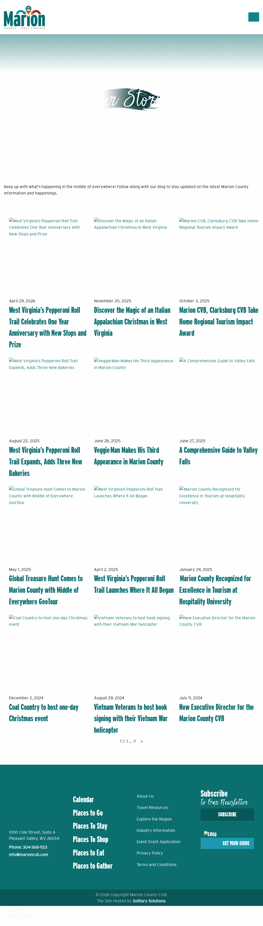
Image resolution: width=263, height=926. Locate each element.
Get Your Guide (236, 843)
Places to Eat (88, 852)
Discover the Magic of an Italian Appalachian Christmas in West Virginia (132, 321)
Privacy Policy (150, 853)
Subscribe (227, 814)
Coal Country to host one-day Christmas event (43, 712)
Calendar (83, 799)
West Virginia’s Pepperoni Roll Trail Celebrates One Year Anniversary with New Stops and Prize (47, 327)
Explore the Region (154, 819)
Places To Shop (90, 839)
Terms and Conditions (156, 864)
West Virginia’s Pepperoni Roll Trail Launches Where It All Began (134, 584)
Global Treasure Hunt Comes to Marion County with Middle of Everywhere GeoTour (46, 590)
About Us (145, 796)
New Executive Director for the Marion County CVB (216, 712)
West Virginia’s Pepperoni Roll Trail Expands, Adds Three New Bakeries (45, 461)
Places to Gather (93, 865)
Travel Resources (152, 807)
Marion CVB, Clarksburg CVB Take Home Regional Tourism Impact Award (218, 321)
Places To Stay (90, 826)
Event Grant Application (159, 841)
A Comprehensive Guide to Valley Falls (218, 455)
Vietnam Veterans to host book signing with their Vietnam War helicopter (131, 718)
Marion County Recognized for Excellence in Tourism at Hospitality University (215, 590)
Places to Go (88, 812)
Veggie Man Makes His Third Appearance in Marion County (128, 455)
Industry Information (156, 830)
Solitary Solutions (149, 900)
